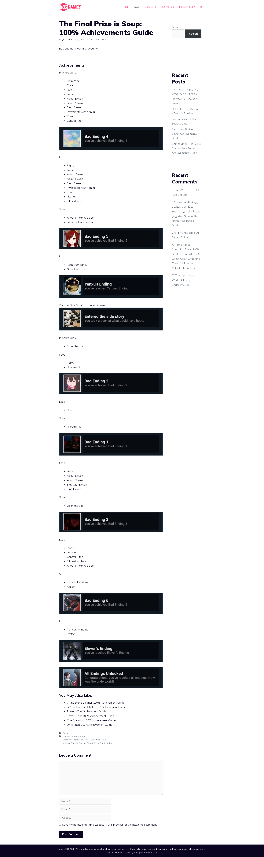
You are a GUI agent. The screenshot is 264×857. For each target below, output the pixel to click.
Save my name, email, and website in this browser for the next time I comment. (109, 824)
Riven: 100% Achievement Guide (86, 711)
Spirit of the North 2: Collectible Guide (185, 220)
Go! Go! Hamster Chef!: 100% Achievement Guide (96, 707)
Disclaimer (150, 7)
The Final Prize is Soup (74, 736)
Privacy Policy (187, 7)
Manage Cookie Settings (145, 852)
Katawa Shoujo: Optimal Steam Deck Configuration (88, 743)
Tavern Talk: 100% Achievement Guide (90, 716)
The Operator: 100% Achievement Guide (91, 720)
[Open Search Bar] (201, 7)
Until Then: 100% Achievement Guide (89, 724)
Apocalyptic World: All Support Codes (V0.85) (184, 280)
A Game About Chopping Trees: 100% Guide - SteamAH (185, 249)
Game (136, 7)
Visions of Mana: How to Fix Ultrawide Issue (84, 739)
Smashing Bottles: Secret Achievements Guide (184, 134)
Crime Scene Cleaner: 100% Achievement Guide (95, 702)
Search (176, 27)
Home (125, 7)
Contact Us (167, 7)
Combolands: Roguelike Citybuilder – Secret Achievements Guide (186, 148)
